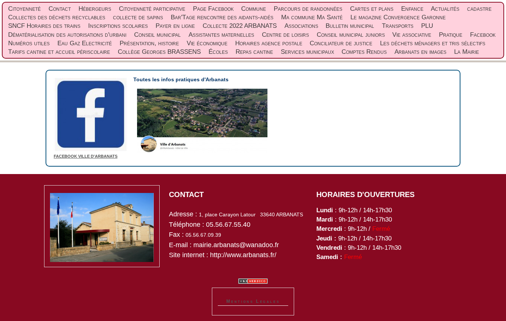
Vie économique (207, 43)
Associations (301, 25)
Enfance (412, 8)
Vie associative (411, 34)
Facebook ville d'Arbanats (85, 156)
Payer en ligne (175, 25)
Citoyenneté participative (152, 8)
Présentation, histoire (149, 43)
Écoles (218, 51)
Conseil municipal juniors (351, 34)
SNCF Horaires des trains (44, 25)
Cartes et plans (371, 8)
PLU (427, 25)
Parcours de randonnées (308, 8)
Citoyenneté (24, 8)
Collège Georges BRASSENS (159, 51)
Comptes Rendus (364, 51)
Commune (253, 8)
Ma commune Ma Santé (312, 17)
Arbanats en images (420, 51)
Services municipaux (307, 51)
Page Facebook (213, 8)
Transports (397, 25)
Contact (60, 8)
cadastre (479, 8)
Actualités (445, 8)
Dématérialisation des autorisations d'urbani (67, 34)
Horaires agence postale (268, 43)
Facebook (483, 34)
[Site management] (253, 281)
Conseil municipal (157, 34)
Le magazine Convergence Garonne (398, 17)
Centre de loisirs (285, 34)
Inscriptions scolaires (118, 25)
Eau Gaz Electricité (84, 43)
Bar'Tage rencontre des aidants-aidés (222, 17)
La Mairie (466, 51)
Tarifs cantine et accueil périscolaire (59, 51)
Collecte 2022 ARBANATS (240, 25)
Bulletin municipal (350, 25)
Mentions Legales (253, 301)
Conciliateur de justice (341, 43)
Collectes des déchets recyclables (56, 17)
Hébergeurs (95, 8)
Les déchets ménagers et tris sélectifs (432, 43)
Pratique (450, 34)
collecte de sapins (138, 17)
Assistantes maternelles (221, 34)
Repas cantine (254, 51)
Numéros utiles (29, 43)
